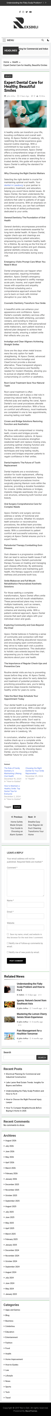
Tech (7, 1392)
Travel (8, 1398)
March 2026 (10, 1168)
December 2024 (12, 1250)
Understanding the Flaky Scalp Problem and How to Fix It (31, 986)
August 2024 (10, 1272)
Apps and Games (12, 1310)
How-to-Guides (11, 1365)
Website (10, 923)
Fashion (8, 1343)
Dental (17, 807)
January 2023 (11, 1294)
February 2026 (11, 1173)
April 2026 (9, 1162)
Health (8, 76)
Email (10, 912)
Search (7, 1052)
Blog (7, 1315)
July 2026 (9, 1146)
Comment (12, 867)
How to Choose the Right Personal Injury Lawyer (23, 3)
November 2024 (12, 1256)
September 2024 (12, 1267)
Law (7, 1370)
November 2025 (12, 1190)
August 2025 (10, 1206)
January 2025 (11, 1245)
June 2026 (9, 1151)
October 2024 (11, 1261)
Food (7, 1348)
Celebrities (10, 1326)
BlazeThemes (31, 1411)
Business (9, 1321)
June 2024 (9, 1283)
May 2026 (9, 1157)
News (7, 1381)
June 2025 (9, 1217)
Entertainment (11, 1337)
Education (9, 1332)
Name (10, 900)
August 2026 (10, 1140)
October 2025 (11, 1195)
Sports (8, 1387)
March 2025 (10, 1234)
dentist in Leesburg (13, 185)
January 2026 (11, 1179)
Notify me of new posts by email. (24, 952)
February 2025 (11, 1239)
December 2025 (12, 1184)
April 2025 (9, 1228)
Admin (21, 994)
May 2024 (9, 1289)
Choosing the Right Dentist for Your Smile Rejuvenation (35, 770)
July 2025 (9, 1212)
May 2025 (9, 1223)
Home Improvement (14, 1359)
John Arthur (11, 96)
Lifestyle (9, 1376)
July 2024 (9, 1278)
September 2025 (12, 1201)
